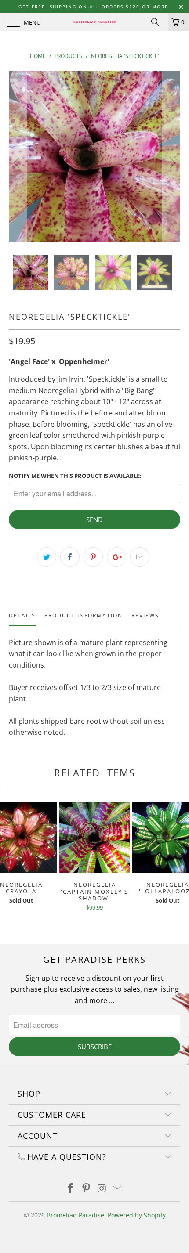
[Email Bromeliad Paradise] (117, 1189)
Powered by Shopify (137, 1215)
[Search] (158, 22)
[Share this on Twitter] (46, 557)
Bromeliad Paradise (75, 1215)
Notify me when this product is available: (75, 476)
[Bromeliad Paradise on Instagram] (102, 1189)
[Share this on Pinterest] (93, 557)
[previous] (17, 163)
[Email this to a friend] (139, 557)
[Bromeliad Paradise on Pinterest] (86, 1189)
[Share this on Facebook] (70, 557)
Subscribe (95, 1046)
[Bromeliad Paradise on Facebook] (70, 1189)
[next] (171, 163)
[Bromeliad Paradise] (94, 22)
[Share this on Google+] (116, 557)
